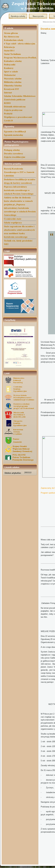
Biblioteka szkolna (12, 82)
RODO (7, 103)
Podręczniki (9, 64)
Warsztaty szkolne (13, 78)
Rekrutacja (9, 47)
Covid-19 (8, 120)
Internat (8, 92)
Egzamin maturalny (13, 135)
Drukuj (43, 33)
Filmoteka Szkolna (13, 85)
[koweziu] (20, 452)
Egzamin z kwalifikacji (15, 131)
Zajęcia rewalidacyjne (14, 157)
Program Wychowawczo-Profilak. (20, 57)
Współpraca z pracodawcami (18, 117)
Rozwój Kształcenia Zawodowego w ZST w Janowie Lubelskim (19, 172)
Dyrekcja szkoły (18, 16)
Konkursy (8, 68)
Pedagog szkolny (12, 150)
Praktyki (8, 113)
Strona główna (11, 33)
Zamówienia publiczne (14, 99)
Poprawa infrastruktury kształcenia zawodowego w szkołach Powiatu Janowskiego (18, 190)
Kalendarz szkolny (13, 61)
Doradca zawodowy (13, 153)
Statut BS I (9, 50)
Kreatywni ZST (11, 89)
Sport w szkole (11, 71)
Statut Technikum (12, 54)
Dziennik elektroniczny (15, 106)
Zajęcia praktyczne (13, 110)
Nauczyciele (38, 16)
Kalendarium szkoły (13, 40)
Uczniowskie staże (12, 219)
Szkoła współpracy (13, 222)
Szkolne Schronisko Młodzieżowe (19, 96)
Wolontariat (10, 75)
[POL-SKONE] (20, 461)
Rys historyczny (11, 36)
